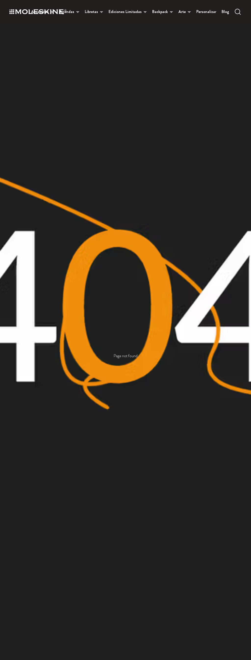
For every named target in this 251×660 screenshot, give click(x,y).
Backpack (160, 11)
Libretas (91, 11)
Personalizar (206, 11)
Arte (182, 11)
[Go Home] (37, 11)
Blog (225, 11)
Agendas (66, 11)
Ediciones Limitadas (125, 11)
